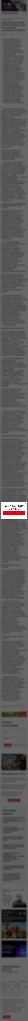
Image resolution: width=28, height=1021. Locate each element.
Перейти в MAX (14, 513)
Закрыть (14, 516)
